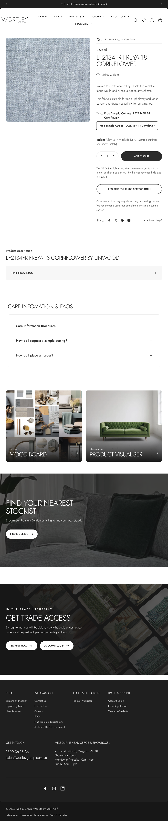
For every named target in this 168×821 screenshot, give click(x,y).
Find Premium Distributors (48, 722)
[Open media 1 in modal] (48, 80)
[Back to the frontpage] (98, 39)
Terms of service (41, 814)
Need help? (155, 220)
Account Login (116, 700)
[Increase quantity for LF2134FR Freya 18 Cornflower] (114, 156)
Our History (40, 706)
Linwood (101, 50)
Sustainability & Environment (49, 727)
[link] (129, 189)
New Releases (13, 711)
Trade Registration (117, 706)
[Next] (160, 4)
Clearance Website (118, 711)
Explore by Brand (15, 706)
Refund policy (12, 814)
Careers (38, 711)
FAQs (37, 716)
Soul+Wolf (52, 809)
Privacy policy (26, 814)
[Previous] (7, 4)
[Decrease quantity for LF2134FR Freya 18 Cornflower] (100, 156)
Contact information (58, 814)
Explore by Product (16, 700)
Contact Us (40, 700)
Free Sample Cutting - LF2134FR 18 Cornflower (127, 126)
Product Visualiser (82, 700)
